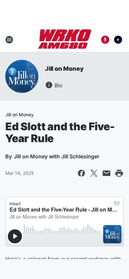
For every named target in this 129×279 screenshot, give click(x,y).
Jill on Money (64, 68)
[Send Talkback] (105, 40)
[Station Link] (65, 39)
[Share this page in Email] (106, 173)
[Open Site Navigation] (9, 40)
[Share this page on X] (94, 173)
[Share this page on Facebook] (81, 173)
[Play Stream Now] (118, 40)
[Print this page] (119, 173)
